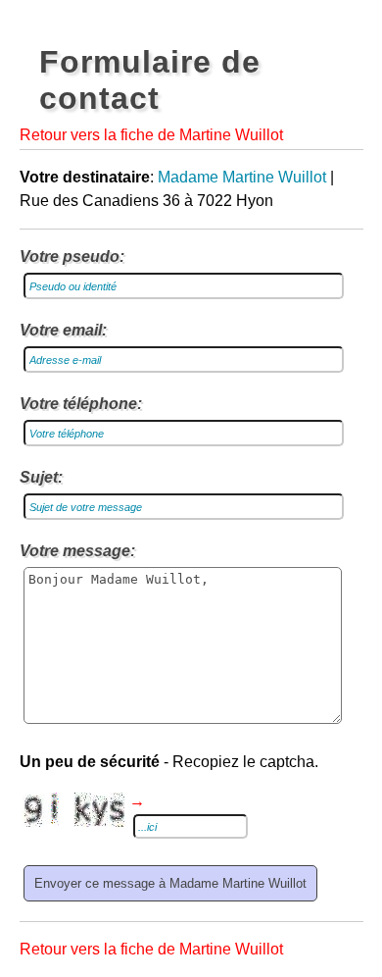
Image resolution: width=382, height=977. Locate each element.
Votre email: (63, 330)
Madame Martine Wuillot (242, 177)
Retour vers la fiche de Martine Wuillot (151, 135)
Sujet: (41, 477)
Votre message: (77, 550)
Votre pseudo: (72, 256)
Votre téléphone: (81, 403)
